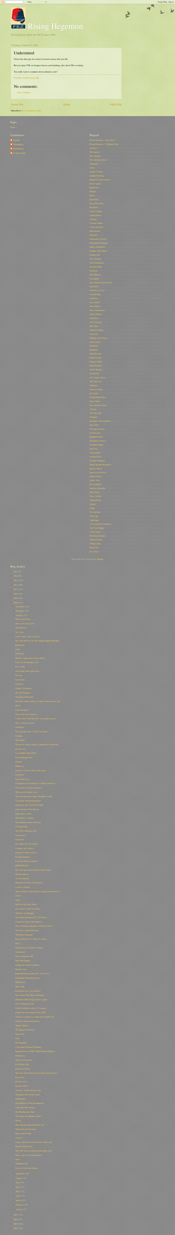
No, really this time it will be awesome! (31, 731)
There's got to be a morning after (28, 1155)
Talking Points (95, 500)
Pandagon (93, 417)
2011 (15, 589)
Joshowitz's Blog (96, 330)
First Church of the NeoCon (101, 282)
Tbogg (92, 508)
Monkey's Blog (96, 361)
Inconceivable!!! (22, 1085)
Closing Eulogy (21, 826)
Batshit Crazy (21, 969)
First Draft (94, 286)
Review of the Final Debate (26, 1168)
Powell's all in (21, 1081)
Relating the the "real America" (28, 990)
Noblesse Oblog (96, 389)
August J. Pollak (96, 171)
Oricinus (93, 409)
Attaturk (16, 140)
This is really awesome (24, 722)
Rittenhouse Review (98, 440)
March (19, 1200)
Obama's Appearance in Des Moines (30, 658)
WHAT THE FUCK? (24, 1146)
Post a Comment (23, 92)
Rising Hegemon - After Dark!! (102, 140)
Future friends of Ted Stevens (27, 809)
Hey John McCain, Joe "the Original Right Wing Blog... (38, 640)
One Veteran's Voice (98, 405)
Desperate (19, 683)
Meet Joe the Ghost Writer (26, 904)
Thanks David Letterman (25, 1129)
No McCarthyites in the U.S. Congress (31, 1008)
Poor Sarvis (20, 1077)
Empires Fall (95, 254)
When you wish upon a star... (27, 792)
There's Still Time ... (23, 619)
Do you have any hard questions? (28, 787)
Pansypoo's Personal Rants (100, 421)
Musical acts (20, 982)
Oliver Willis (95, 401)
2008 (15, 602)
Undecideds (20, 679)
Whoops (18, 761)
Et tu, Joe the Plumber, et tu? (27, 662)
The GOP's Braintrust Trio (26, 830)
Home (66, 104)
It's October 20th (22, 1064)
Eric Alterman (95, 258)
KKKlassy (19, 766)
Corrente (93, 219)
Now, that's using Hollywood (26, 930)
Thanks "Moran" (22, 1025)
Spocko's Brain (96, 468)
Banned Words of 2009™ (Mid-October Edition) (34, 1051)
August (19, 1178)
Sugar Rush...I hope (23, 813)
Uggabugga (94, 520)
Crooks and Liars (96, 227)
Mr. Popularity (21, 1042)
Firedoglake (94, 278)
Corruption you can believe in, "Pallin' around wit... (36, 783)
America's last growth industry (27, 1021)
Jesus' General (95, 322)
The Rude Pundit (96, 444)
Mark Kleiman (95, 353)
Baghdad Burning (97, 175)
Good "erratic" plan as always (27, 636)
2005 (15, 1223)
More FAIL (20, 1034)
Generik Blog (95, 294)
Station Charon (96, 476)
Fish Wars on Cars (97, 290)
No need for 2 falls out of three (27, 908)
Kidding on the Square (99, 338)
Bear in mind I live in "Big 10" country (31, 938)
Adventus (93, 148)
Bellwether (19, 645)
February (20, 1204)
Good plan (19, 727)
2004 (15, 1228)
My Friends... (20, 740)
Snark (17, 649)
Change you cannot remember (27, 964)
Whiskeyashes (95, 543)
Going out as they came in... (26, 852)
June (18, 1187)
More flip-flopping (22, 960)
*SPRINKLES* (21, 1163)
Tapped (92, 504)
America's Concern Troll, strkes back (30, 770)
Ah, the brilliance (22, 878)
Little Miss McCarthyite (25, 1107)
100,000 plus (20, 1098)
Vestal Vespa (95, 531)
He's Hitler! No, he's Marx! (26, 843)
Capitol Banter (95, 215)
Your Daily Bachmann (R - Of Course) (31, 917)
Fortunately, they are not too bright (29, 804)
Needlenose (94, 373)
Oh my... (18, 1120)
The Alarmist (95, 156)
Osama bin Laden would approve (28, 921)
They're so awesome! (24, 1059)
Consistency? (20, 835)
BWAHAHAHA (22, 865)
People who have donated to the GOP (30, 1012)
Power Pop (94, 424)
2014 (15, 575)
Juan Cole (94, 334)
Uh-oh (17, 895)
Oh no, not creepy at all (24, 623)
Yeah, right (19, 986)
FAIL (17, 1038)
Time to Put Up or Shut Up (26, 714)
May (18, 1191)
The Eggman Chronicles (25, 1029)
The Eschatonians (97, 262)
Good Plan (19, 839)
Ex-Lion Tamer (96, 266)
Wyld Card (94, 547)
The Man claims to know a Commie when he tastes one (37, 701)
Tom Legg (94, 516)
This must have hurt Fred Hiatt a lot (29, 1124)
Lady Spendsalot (22, 709)
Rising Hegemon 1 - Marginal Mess (104, 144)
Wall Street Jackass (98, 535)
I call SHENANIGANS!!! (26, 753)
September (20, 1173)
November (20, 610)
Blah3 (92, 195)
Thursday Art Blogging (24, 913)
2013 (15, 580)
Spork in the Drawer (98, 472)
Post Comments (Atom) (31, 110)
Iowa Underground (97, 310)
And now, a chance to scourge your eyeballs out (34, 1016)
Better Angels (95, 183)
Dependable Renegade (99, 242)
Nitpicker (93, 385)
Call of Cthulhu (96, 211)
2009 (15, 598)
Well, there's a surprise (24, 817)
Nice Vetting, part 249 (24, 1003)
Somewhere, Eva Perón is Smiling (29, 947)
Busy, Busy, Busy (97, 203)
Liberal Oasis (95, 341)
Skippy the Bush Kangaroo (100, 464)
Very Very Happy (97, 527)
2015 (15, 571)
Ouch (17, 900)
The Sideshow (95, 512)
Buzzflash (94, 207)
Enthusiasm (20, 1055)
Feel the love (20, 748)
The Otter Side (96, 413)
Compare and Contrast (24, 848)
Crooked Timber (96, 223)
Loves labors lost (22, 779)
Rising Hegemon (54, 25)
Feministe (93, 270)
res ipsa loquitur (19, 153)
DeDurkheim (18, 148)
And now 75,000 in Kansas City (28, 1090)
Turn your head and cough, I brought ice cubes (34, 796)
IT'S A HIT (20, 666)
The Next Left (95, 381)
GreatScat (94, 298)
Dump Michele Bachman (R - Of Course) (32, 973)
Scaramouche (95, 452)
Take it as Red (95, 496)
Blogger (100, 559)
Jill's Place (94, 326)
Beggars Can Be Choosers (100, 179)
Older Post (116, 104)
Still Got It (19, 653)
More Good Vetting (23, 1133)
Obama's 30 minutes (23, 688)
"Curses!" (19, 1137)
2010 (15, 593)
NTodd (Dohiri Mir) (98, 397)
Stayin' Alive (95, 480)
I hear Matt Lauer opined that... (28, 671)
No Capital (94, 393)
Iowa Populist (95, 306)
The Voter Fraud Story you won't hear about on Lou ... (37, 1072)
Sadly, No (93, 448)
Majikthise (94, 349)
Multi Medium (95, 365)
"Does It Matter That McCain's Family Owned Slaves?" (38, 891)
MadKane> (94, 345)
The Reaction (95, 432)
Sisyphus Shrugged (97, 460)
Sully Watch (94, 492)
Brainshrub (94, 199)
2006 (15, 1219)
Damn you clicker (22, 1068)
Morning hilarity (21, 874)
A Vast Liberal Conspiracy (100, 523)
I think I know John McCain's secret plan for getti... (36, 718)
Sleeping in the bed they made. (27, 1094)
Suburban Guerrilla (97, 488)
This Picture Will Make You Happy (29, 995)
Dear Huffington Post (23, 757)
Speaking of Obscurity (24, 696)
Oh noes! (19, 675)
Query (17, 705)
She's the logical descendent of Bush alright (33, 869)
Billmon (93, 191)
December (20, 606)
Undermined (20, 951)
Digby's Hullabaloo (97, 246)
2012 (15, 584)
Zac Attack (94, 551)
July (18, 1182)
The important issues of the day (28, 822)
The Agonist (95, 152)
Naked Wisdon (96, 369)
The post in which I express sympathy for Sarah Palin (36, 744)
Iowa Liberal (95, 302)
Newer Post (17, 104)
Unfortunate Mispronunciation (27, 977)
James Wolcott (95, 314)
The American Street (98, 159)
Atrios (92, 167)
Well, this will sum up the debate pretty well (33, 1150)
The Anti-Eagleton (22, 692)
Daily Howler (95, 231)
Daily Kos (94, 235)
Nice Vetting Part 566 (24, 956)
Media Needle (95, 357)
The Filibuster (95, 274)
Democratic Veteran (98, 239)
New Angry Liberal (98, 377)
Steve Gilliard (95, 484)
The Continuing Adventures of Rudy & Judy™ (34, 925)
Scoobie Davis (95, 456)
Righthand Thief (96, 436)
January (19, 1209)
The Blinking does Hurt (24, 1111)
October (19, 615)
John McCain (20, 627)
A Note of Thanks (22, 887)
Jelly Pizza (94, 318)
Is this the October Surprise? (27, 861)
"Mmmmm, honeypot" (24, 934)
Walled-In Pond (96, 539)
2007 (15, 1214)
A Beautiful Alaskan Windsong (28, 1047)
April (18, 1195)
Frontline (19, 735)
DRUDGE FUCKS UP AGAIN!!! (29, 882)
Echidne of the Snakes (99, 250)
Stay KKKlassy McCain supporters (29, 1103)
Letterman (19, 774)
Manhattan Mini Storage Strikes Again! (31, 999)
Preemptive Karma (97, 428)
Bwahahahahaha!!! (23, 856)
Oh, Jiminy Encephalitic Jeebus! (28, 1116)
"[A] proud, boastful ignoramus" (28, 800)
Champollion (18, 144)
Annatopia (94, 163)
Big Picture (94, 187)
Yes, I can (19, 632)
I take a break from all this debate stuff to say (33, 1142)
